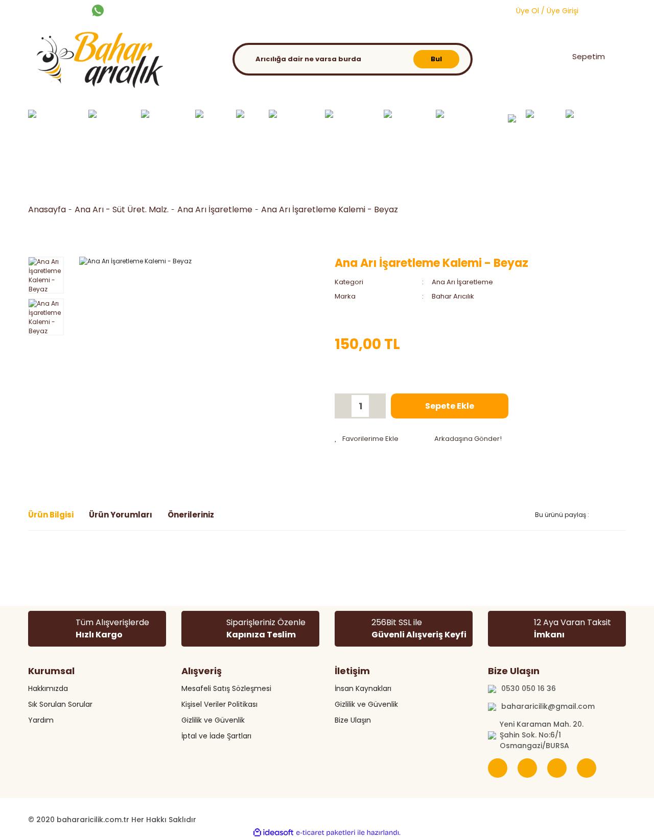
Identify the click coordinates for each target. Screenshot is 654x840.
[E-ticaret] (326, 832)
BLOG (330, 10)
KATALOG (294, 10)
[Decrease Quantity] (344, 406)
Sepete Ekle (449, 406)
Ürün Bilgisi (51, 514)
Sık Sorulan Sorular (60, 704)
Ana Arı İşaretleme (462, 282)
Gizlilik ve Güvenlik (213, 720)
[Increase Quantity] (376, 406)
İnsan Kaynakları (363, 688)
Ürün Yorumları (120, 514)
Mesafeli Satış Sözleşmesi (226, 688)
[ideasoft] (273, 832)
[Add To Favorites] (367, 439)
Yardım (41, 720)
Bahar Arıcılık (453, 296)
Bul (436, 59)
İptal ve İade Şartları (216, 736)
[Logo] (97, 62)
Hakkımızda (48, 688)
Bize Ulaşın (353, 720)
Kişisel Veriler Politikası (219, 704)
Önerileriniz (191, 514)
